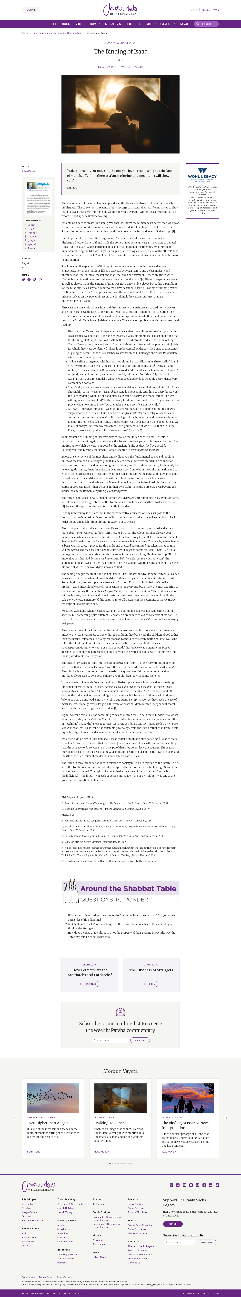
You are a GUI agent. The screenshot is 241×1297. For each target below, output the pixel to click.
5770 (40, 1117)
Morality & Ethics (118, 24)
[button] (110, 1163)
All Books (27, 1233)
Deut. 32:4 (135, 430)
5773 (46, 1117)
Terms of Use (28, 1277)
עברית (215, 10)
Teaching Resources (68, 1254)
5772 (107, 1117)
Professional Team (138, 1258)
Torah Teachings (41, 32)
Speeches (62, 1233)
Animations (99, 1244)
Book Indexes (29, 1237)
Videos (80, 24)
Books (66, 24)
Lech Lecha (89, 964)
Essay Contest (136, 1204)
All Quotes (98, 1204)
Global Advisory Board (140, 1254)
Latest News (99, 1256)
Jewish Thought (65, 1212)
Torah (94, 24)
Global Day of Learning (140, 1225)
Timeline (26, 1208)
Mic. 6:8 (151, 374)
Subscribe (140, 1040)
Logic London (212, 1293)
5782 (140, 66)
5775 (134, 66)
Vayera (125, 66)
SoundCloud (29, 170)
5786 (52, 1117)
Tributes (26, 1216)
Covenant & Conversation (67, 32)
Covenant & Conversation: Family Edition (107, 1218)
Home (25, 32)
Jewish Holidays (65, 1208)
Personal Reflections (33, 1220)
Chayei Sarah (151, 964)
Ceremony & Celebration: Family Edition (106, 1225)
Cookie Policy (63, 1277)
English (31, 224)
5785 (113, 1117)
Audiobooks (28, 1241)
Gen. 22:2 (72, 187)
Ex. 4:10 (131, 647)
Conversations (65, 1241)
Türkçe (31, 248)
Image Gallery (29, 1212)
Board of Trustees (137, 1250)
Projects (167, 24)
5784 (180, 1117)
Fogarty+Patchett (193, 1293)
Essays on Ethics (108, 66)
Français (205, 9)
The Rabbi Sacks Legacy (141, 1246)
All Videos (98, 1239)
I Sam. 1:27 (162, 549)
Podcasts (62, 1237)
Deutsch (32, 236)
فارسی (31, 240)
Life (55, 24)
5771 (174, 1117)
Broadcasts (63, 1229)
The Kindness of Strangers (151, 970)
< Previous (89, 983)
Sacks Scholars (136, 1208)
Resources (146, 24)
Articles (61, 1225)
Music (25, 1245)
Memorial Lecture (137, 1233)
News (184, 24)
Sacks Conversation (138, 1229)
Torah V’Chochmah (138, 1212)
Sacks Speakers (65, 1258)
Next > (151, 983)
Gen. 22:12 (101, 562)
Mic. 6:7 (162, 365)
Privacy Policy (45, 1277)
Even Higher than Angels (47, 1123)
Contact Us (134, 1262)
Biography (27, 1204)
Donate (31, 9)
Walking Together (109, 1123)
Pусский (32, 244)
